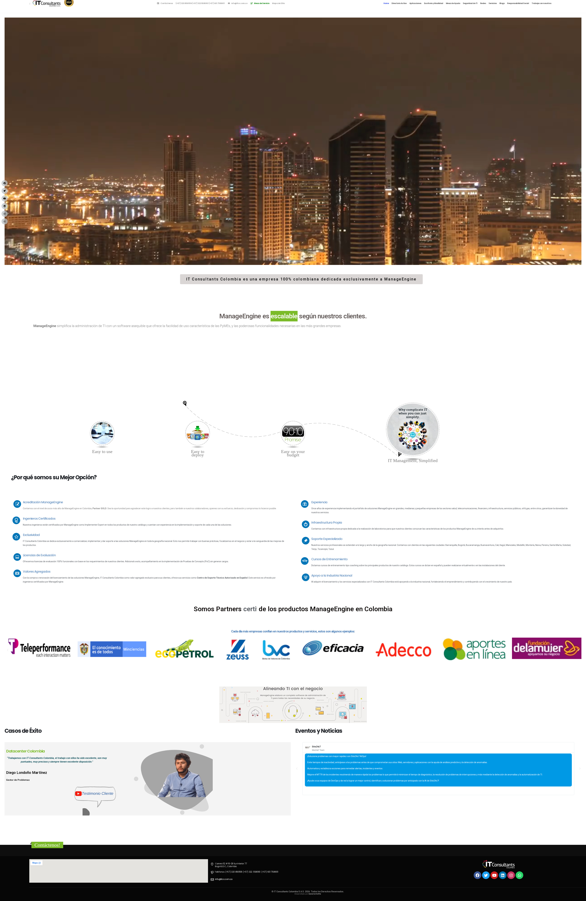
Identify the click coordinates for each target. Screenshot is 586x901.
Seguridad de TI (470, 3)
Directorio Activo (399, 3)
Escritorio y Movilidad (433, 3)
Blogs (502, 3)
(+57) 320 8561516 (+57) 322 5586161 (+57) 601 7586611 (200, 3)
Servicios (493, 3)
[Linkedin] (502, 875)
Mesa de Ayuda (453, 3)
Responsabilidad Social (518, 3)
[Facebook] (477, 875)
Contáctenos (167, 3)
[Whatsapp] (519, 875)
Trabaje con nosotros (541, 3)
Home (386, 3)
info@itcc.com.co (239, 3)
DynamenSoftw (315, 894)
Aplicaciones (415, 3)
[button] (301, 279)
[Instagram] (511, 875)
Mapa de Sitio (278, 3)
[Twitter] (486, 875)
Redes (483, 3)
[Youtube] (494, 875)
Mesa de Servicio (261, 3)
